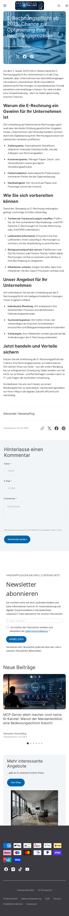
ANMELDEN (16, 639)
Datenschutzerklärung (36, 631)
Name (7, 463)
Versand (57, 898)
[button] (4, 5)
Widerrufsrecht (10, 898)
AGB (47, 898)
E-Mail (7, 481)
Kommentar (9, 498)
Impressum (32, 904)
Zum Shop (16, 782)
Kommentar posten (17, 539)
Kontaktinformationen (13, 904)
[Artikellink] (34, 706)
